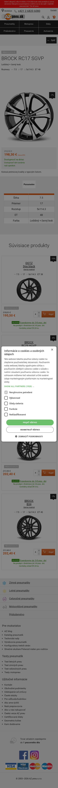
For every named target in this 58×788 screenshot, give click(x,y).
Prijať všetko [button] (30, 422)
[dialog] (28, 394)
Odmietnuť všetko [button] (30, 429)
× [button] (52, 350)
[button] (29, 386)
